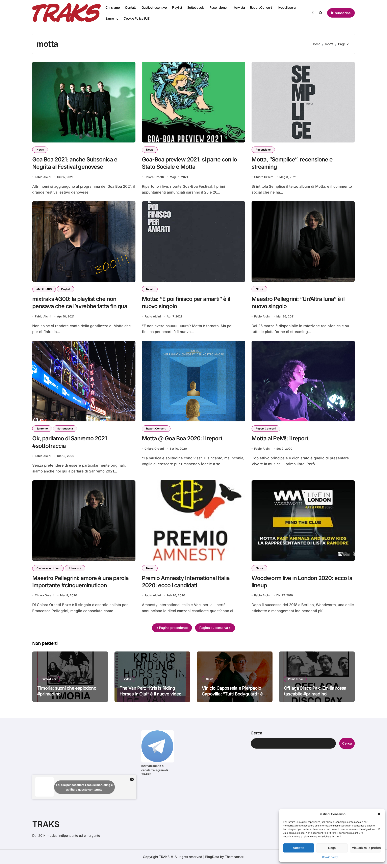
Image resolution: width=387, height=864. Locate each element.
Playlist (177, 7)
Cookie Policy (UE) (137, 18)
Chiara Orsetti (154, 177)
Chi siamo (112, 7)
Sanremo (112, 18)
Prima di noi (49, 679)
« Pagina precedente (172, 628)
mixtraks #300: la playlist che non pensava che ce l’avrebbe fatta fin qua (79, 302)
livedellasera (286, 7)
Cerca (256, 733)
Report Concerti (261, 7)
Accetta (298, 848)
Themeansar (234, 857)
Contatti (130, 7)
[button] (379, 814)
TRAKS (45, 824)
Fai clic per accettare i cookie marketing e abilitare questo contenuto (84, 787)
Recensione (217, 7)
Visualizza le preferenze (366, 848)
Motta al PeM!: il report (280, 438)
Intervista (238, 7)
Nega (332, 848)
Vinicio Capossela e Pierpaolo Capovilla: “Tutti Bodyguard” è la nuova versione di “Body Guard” (234, 693)
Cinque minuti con (47, 568)
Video (127, 679)
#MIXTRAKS (44, 289)
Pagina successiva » (215, 628)
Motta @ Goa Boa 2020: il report (182, 438)
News (40, 149)
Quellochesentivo (154, 7)
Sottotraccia (195, 7)
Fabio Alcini (43, 177)
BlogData (212, 857)
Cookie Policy (330, 857)
